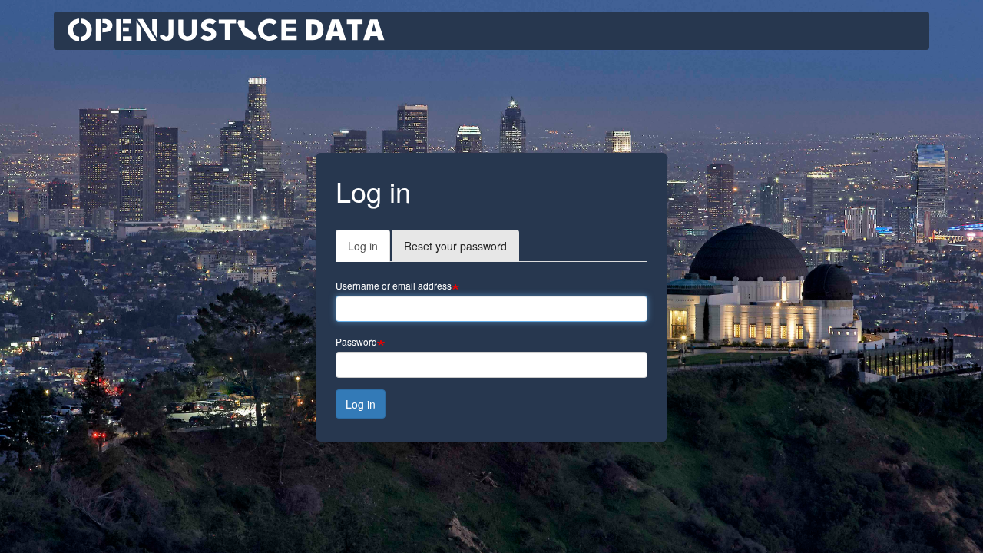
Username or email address (394, 285)
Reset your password (455, 245)
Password (356, 341)
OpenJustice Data (226, 31)
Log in (369, 250)
